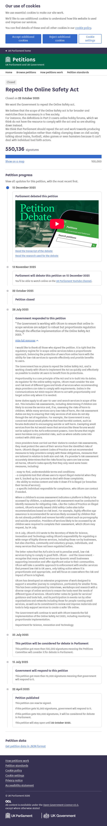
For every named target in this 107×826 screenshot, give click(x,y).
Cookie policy (13, 770)
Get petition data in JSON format (25, 746)
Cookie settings (90, 38)
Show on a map (14, 161)
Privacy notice (14, 780)
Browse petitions (26, 72)
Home (8, 72)
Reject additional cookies (59, 38)
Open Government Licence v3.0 (60, 804)
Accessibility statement (19, 785)
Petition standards (78, 72)
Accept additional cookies (23, 38)
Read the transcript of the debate (34, 251)
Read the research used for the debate (36, 255)
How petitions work (51, 72)
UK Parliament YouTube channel (74, 281)
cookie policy (83, 28)
